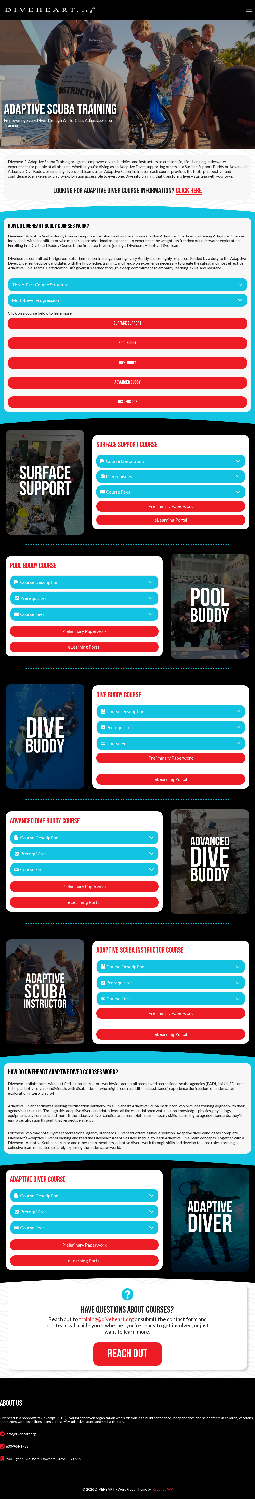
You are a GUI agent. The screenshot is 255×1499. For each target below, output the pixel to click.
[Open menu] (249, 10)
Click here (189, 190)
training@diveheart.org (106, 1319)
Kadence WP (162, 1489)
